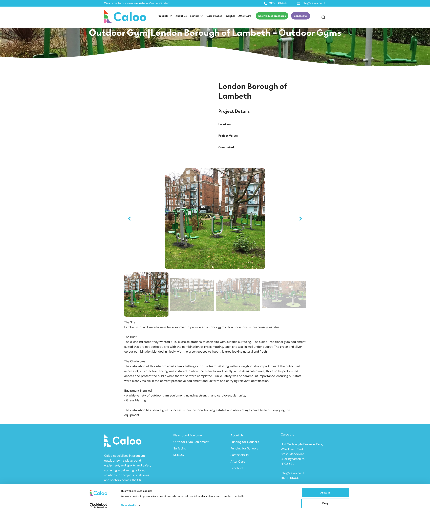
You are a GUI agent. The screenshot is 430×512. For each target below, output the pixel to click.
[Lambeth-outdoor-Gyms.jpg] (215, 218)
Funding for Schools (244, 448)
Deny (325, 503)
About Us (236, 435)
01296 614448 (290, 478)
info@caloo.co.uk (293, 473)
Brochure (236, 468)
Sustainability (239, 455)
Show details (128, 505)
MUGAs (178, 455)
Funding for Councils (244, 442)
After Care (237, 462)
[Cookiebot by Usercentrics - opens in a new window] (98, 505)
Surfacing (179, 448)
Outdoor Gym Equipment (191, 442)
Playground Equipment (189, 435)
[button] (165, 15)
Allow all (325, 492)
